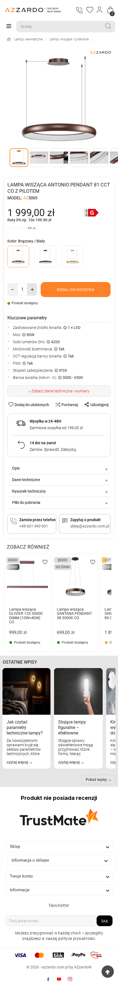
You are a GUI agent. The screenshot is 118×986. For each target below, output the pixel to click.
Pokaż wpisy (96, 779)
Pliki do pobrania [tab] (26, 502)
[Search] (108, 26)
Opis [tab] (16, 468)
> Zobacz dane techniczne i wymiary (59, 391)
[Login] (99, 10)
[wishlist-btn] (45, 561)
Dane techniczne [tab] (26, 479)
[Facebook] (48, 979)
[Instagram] (70, 979)
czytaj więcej (18, 762)
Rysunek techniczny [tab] (29, 491)
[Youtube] (59, 979)
